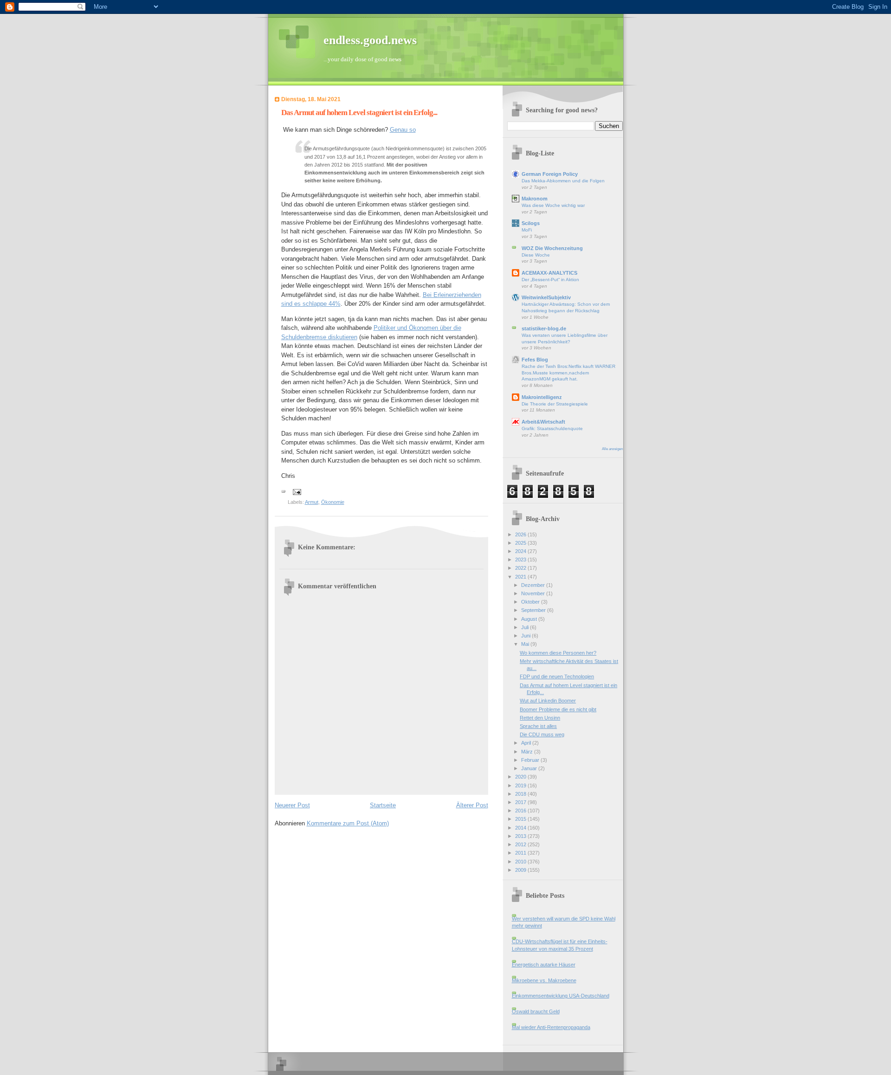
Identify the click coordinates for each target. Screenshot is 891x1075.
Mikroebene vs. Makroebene (544, 980)
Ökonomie (332, 502)
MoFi (527, 229)
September (534, 610)
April (526, 743)
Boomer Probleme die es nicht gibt (558, 709)
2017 (521, 802)
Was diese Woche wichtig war (553, 205)
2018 (521, 794)
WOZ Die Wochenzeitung (552, 248)
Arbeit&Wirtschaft (543, 422)
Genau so (403, 129)
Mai (525, 644)
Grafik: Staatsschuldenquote (552, 428)
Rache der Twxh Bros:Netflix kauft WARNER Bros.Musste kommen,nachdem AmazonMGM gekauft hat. (568, 372)
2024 (521, 551)
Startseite (383, 805)
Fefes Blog (535, 359)
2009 (521, 870)
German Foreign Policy (550, 174)
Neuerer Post (292, 805)
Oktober (531, 602)
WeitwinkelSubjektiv (546, 297)
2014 (521, 827)
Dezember (533, 585)
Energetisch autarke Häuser (543, 964)
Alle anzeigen (612, 449)
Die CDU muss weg (542, 734)
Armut (311, 502)
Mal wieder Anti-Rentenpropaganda (551, 1027)
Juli (525, 627)
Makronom (535, 198)
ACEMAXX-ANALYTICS (549, 273)
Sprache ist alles (538, 726)
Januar (529, 768)
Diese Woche (536, 254)
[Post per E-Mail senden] (297, 492)
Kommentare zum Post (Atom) (348, 823)
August (529, 619)
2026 (521, 534)
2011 (521, 853)
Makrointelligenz (542, 397)
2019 (521, 785)
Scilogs (531, 223)
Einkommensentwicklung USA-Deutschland (560, 995)
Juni (526, 635)
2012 (521, 844)
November (533, 593)
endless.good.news (370, 40)
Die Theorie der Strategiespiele (555, 403)
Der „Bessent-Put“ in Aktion (550, 279)
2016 (521, 810)
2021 (521, 576)
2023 (521, 559)
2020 (521, 776)
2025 (521, 543)
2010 (521, 861)
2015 (521, 819)
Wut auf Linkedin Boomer (548, 700)
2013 (521, 836)
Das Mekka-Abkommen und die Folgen (563, 180)
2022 (521, 568)
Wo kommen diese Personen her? (558, 653)
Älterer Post (472, 805)
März (527, 751)
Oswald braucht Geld (536, 1011)
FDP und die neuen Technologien (557, 676)
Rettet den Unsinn (540, 718)
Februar (531, 760)
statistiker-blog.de (544, 328)
